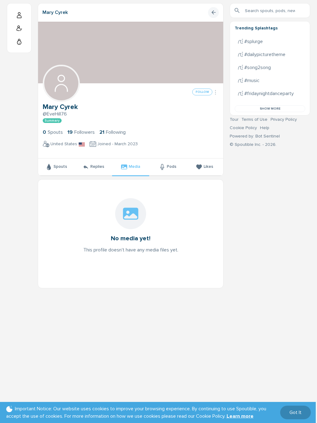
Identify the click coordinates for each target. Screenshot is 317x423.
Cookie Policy (243, 127)
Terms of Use (254, 119)
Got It (295, 412)
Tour (234, 119)
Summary (52, 121)
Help (264, 127)
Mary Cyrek (55, 12)
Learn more (240, 416)
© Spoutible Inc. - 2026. (253, 144)
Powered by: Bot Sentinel (255, 136)
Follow (202, 92)
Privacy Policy (284, 119)
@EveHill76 (55, 113)
